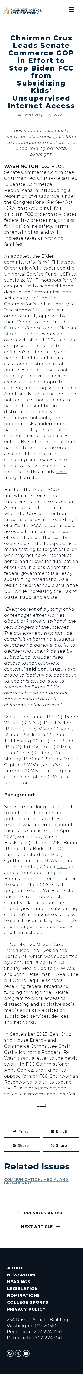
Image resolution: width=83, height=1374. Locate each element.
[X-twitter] (18, 1353)
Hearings (18, 1281)
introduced (17, 950)
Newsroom (21, 1274)
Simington (16, 333)
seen (61, 471)
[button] (22, 1132)
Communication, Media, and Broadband (36, 1181)
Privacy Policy (26, 1309)
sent (26, 1058)
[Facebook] (10, 1353)
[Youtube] (26, 1353)
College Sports (27, 1302)
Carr (9, 327)
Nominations (23, 1295)
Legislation (22, 1288)
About (15, 1268)
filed (62, 866)
